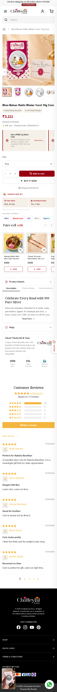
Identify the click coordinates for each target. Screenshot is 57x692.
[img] (9, 444)
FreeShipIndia (29, 5)
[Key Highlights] (4, 72)
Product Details (28, 288)
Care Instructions (46, 288)
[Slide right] (6, 99)
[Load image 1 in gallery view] (7, 92)
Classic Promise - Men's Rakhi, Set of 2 (36, 257)
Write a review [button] (28, 425)
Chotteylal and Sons (32, 686)
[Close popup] (14, 669)
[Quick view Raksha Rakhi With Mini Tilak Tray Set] (20, 250)
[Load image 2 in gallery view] (17, 92)
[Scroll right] (51, 225)
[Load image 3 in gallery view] (28, 92)
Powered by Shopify (28, 689)
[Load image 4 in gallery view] (39, 92)
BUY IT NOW (30, 181)
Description (11, 288)
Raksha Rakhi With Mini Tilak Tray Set (11, 257)
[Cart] (51, 11)
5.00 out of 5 (36, 393)
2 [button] (24, 579)
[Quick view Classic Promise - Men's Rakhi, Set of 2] (43, 250)
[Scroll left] (45, 225)
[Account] (42, 11)
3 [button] (29, 579)
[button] (15, 403)
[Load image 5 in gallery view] (50, 92)
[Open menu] (5, 11)
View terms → (39, 140)
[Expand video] (11, 684)
